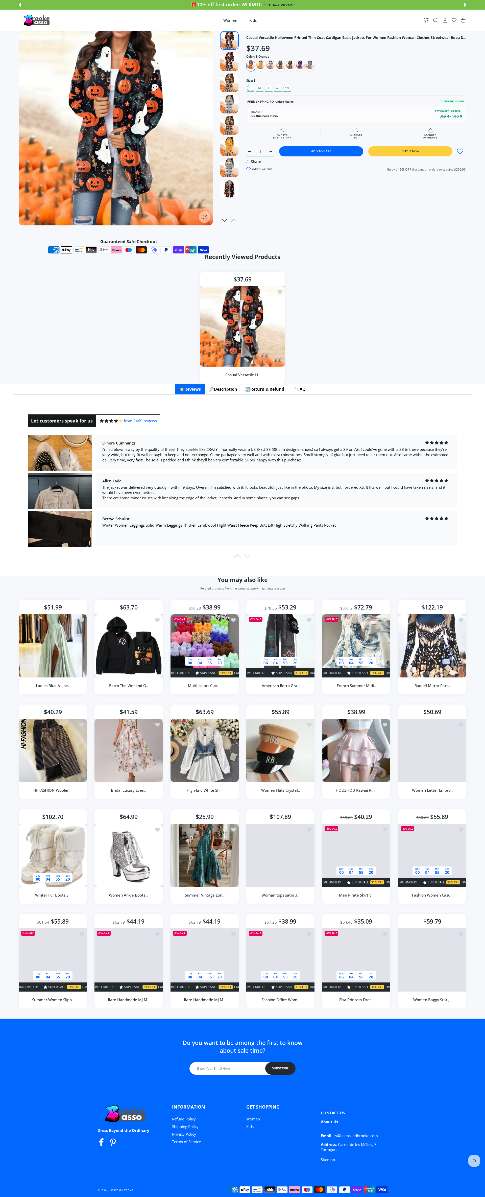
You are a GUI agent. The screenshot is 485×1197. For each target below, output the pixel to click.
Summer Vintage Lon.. (204, 895)
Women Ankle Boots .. (129, 895)
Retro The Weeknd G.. (128, 685)
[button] (20, 5)
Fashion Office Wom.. (280, 999)
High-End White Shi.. (205, 790)
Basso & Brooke (121, 1190)
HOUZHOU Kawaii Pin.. (356, 790)
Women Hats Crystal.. (280, 790)
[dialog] (435, 20)
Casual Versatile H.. (242, 374)
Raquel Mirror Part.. (432, 685)
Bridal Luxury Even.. (129, 790)
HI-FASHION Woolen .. (52, 790)
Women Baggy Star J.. (432, 999)
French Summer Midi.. (356, 685)
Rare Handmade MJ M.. (129, 999)
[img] (111, 421)
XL (277, 88)
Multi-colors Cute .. (204, 685)
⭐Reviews (190, 389)
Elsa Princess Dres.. (356, 999)
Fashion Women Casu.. (432, 895)
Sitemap (328, 1159)
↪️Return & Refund (264, 389)
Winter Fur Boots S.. (52, 895)
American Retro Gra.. (280, 685)
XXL (287, 88)
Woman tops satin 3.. (280, 895)
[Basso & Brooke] (37, 20)
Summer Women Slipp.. (53, 999)
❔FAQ (299, 389)
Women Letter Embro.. (432, 790)
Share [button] (256, 161)
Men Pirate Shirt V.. (356, 895)
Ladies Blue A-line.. (53, 685)
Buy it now (410, 151)
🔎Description (223, 389)
